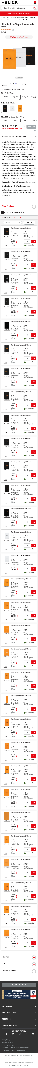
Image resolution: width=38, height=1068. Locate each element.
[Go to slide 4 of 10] (20, 77)
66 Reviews (4, 32)
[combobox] (12, 222)
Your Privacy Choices (8, 1045)
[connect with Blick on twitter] (13, 1035)
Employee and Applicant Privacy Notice (13, 1050)
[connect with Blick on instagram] (20, 1035)
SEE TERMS (28, 13)
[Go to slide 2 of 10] (17, 77)
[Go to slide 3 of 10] (19, 77)
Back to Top (18, 985)
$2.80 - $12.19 (10, 126)
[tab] (19, 206)
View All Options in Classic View (14, 89)
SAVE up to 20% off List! (19, 37)
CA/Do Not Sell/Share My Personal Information (15, 1047)
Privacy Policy (6, 1040)
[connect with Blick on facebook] (7, 1035)
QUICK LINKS (7, 1006)
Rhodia (3, 27)
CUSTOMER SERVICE (10, 1013)
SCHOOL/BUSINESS (9, 1025)
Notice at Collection (7, 1042)
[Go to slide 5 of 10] (22, 77)
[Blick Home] (11, 2)
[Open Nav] (3, 2)
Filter (28, 223)
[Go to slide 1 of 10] (16, 77)
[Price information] (16, 242)
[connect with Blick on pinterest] (26, 1035)
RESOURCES (6, 1019)
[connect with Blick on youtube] (33, 1035)
